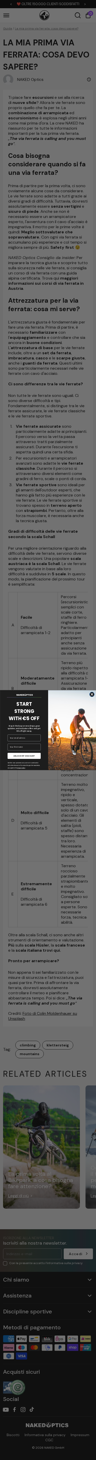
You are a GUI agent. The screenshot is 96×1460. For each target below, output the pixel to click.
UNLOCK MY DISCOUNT (24, 756)
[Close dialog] (91, 694)
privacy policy (21, 767)
